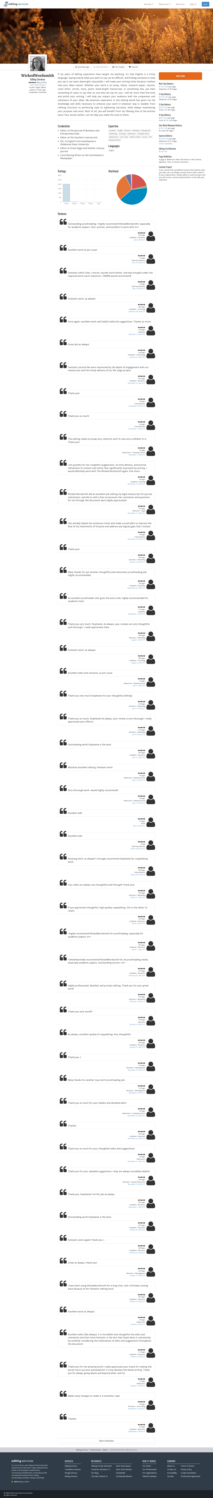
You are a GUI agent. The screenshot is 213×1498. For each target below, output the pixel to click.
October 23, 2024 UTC (137, 1253)
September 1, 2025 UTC (136, 614)
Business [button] (127, 131)
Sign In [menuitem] (193, 4)
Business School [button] (114, 140)
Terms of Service (187, 1466)
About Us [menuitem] (180, 4)
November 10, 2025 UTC (136, 539)
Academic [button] (112, 131)
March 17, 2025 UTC (138, 897)
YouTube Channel (98, 1476)
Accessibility (172, 1473)
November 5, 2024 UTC (137, 1207)
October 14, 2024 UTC (137, 1301)
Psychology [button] (113, 134)
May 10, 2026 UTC (138, 288)
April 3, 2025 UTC (139, 826)
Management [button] (145, 131)
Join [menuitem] (205, 4)
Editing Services (71, 1466)
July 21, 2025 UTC (139, 685)
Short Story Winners (124, 1469)
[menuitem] (148, 4)
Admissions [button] (131, 134)
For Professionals (149, 1469)
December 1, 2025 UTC (137, 429)
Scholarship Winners (124, 1476)
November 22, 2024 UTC (136, 1138)
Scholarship (120, 1473)
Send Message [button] (83, 67)
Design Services (71, 1473)
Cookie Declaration (188, 1473)
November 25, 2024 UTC (136, 1116)
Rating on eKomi (21, 1482)
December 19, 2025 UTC (136, 383)
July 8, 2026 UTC (139, 240)
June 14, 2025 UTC (138, 734)
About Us (171, 1466)
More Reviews (106, 1440)
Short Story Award (123, 1466)
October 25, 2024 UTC (137, 1230)
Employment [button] (113, 137)
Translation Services (73, 1469)
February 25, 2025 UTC (137, 975)
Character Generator (99, 1469)
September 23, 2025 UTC (136, 588)
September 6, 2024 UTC (136, 1409)
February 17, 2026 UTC (137, 334)
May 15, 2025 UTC (138, 803)
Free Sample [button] (119, 67)
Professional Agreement (190, 1476)
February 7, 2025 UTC (137, 1001)
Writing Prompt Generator (101, 1466)
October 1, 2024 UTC (137, 1386)
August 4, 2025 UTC (138, 663)
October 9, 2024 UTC (137, 1324)
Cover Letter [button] (124, 137)
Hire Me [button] (180, 75)
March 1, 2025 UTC (138, 949)
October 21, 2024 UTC (137, 1275)
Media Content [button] (135, 137)
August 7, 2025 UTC (138, 640)
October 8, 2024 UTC (137, 1356)
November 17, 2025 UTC (136, 484)
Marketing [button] (136, 131)
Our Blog (94, 1473)
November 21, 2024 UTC (136, 1161)
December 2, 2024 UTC (137, 1093)
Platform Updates (149, 1476)
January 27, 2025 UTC (137, 1024)
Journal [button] (144, 137)
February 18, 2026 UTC (137, 311)
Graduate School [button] (143, 134)
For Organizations (149, 1473)
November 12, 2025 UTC (136, 513)
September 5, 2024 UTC (136, 1431)
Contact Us (171, 1469)
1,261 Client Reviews (37, 85)
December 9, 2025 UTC (137, 406)
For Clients (146, 1466)
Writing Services (71, 1476)
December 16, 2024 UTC (136, 1070)
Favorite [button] (134, 67)
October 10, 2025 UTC (137, 562)
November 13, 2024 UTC (136, 1184)
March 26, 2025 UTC (138, 875)
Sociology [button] (122, 134)
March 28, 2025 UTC (138, 849)
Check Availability (165, 143)
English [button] (120, 131)
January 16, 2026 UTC (137, 357)
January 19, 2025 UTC (137, 1047)
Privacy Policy (186, 1469)
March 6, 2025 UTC (138, 923)
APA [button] (150, 137)
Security (170, 1476)
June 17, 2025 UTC (138, 708)
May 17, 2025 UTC (138, 780)
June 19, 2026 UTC (138, 262)
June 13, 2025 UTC (138, 757)
